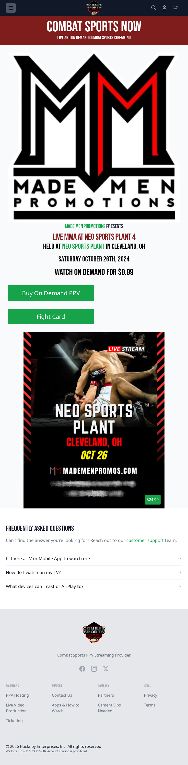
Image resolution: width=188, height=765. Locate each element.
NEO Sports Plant (84, 246)
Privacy (150, 695)
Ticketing (14, 720)
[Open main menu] (11, 8)
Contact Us (62, 695)
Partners (106, 695)
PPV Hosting (17, 695)
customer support (145, 540)
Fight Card (51, 316)
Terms (149, 705)
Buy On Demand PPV (51, 293)
